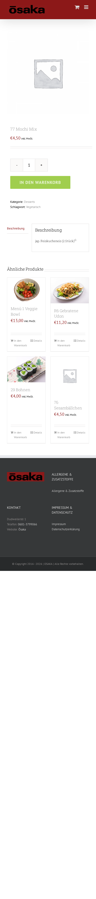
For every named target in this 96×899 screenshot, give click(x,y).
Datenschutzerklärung (66, 529)
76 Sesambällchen (68, 405)
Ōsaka (22, 529)
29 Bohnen (20, 389)
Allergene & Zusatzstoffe (68, 491)
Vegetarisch (33, 207)
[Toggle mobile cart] (77, 7)
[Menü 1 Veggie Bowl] (26, 289)
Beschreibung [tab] (15, 228)
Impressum (59, 524)
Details (38, 340)
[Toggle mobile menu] (86, 7)
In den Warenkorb (40, 182)
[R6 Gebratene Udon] (70, 290)
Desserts (29, 202)
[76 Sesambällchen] (70, 376)
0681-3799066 (27, 524)
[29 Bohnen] (26, 369)
